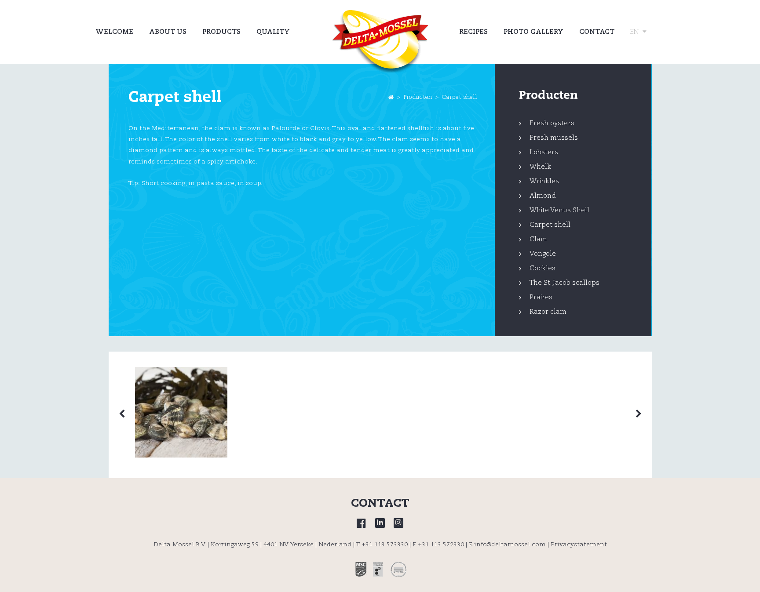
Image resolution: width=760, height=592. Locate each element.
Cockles (542, 268)
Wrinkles (544, 181)
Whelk (540, 166)
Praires (541, 297)
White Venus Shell (559, 210)
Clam (538, 239)
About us (167, 32)
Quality (273, 32)
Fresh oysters (552, 123)
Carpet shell (550, 225)
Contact (596, 32)
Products (221, 32)
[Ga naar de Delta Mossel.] (391, 97)
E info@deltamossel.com (507, 544)
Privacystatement (579, 544)
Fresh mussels (554, 137)
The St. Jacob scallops (564, 283)
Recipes (473, 32)
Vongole (543, 254)
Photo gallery (533, 32)
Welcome (114, 32)
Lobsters (544, 152)
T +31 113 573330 (382, 544)
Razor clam (548, 312)
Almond (543, 195)
